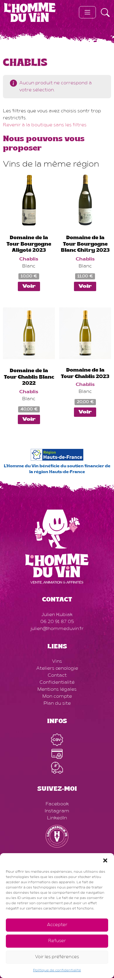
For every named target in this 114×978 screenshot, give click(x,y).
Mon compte (57, 696)
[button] (105, 860)
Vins (57, 661)
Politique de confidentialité (57, 970)
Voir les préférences (57, 957)
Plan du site (57, 703)
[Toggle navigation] (87, 12)
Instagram (57, 811)
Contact (57, 675)
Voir (29, 286)
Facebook (57, 804)
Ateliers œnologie (57, 668)
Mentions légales (57, 689)
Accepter (57, 925)
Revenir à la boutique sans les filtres (45, 125)
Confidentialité (57, 682)
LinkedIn (57, 818)
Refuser (57, 941)
